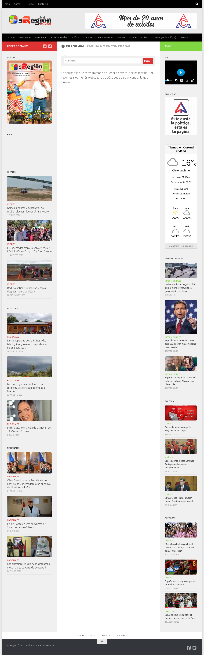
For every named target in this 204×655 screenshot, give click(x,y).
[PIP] (181, 80)
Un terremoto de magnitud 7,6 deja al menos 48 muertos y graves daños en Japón (180, 287)
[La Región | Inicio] (30, 20)
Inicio (7, 4)
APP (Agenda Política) (165, 37)
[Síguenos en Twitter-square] (50, 46)
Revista (30, 4)
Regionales (25, 37)
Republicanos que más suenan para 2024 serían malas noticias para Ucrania (180, 343)
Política (75, 37)
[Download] (187, 80)
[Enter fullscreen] (192, 80)
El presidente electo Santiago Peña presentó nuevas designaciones (179, 464)
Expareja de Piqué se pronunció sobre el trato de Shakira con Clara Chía (180, 381)
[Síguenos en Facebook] (45, 46)
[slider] (167, 80)
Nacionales (41, 37)
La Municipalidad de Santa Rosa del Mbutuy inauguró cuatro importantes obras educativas (27, 344)
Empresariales (105, 37)
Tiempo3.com (186, 246)
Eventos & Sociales (127, 37)
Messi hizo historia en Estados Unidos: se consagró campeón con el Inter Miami (180, 547)
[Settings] (176, 80)
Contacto (43, 4)
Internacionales (59, 37)
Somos (18, 4)
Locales (11, 37)
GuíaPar (145, 37)
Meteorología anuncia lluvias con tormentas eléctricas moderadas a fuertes (26, 388)
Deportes (89, 37)
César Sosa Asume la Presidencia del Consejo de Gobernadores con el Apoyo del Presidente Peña (29, 484)
